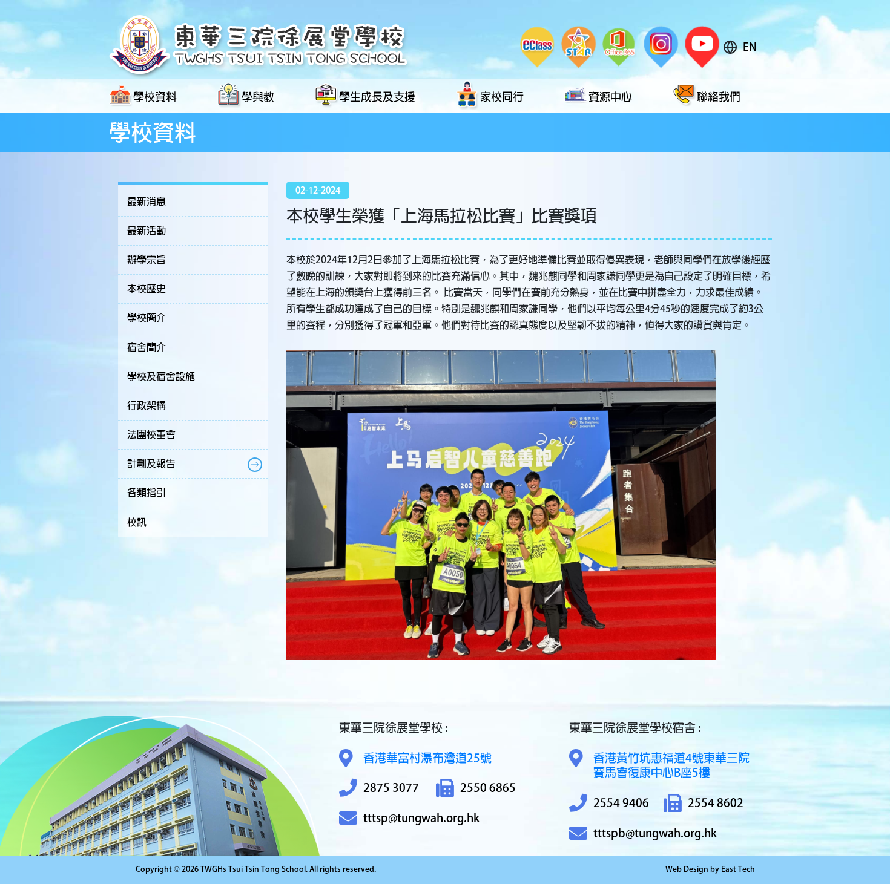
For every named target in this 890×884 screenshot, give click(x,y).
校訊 (137, 522)
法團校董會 (151, 434)
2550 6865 (488, 787)
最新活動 (146, 230)
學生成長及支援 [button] (377, 96)
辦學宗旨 (146, 259)
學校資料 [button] (155, 96)
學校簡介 (146, 317)
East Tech (738, 869)
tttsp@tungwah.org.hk (421, 817)
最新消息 (146, 201)
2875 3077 (391, 787)
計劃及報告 (151, 463)
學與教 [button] (258, 96)
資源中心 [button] (610, 96)
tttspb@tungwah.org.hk (655, 833)
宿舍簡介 (146, 347)
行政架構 (146, 405)
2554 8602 (715, 802)
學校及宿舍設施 (161, 376)
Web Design (686, 869)
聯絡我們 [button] (718, 96)
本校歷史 (146, 288)
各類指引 (146, 492)
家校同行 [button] (502, 96)
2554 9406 (621, 802)
